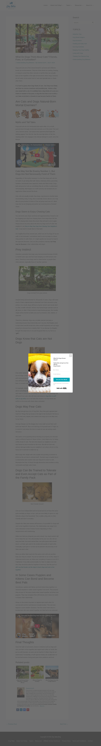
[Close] (70, 355)
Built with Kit (62, 388)
